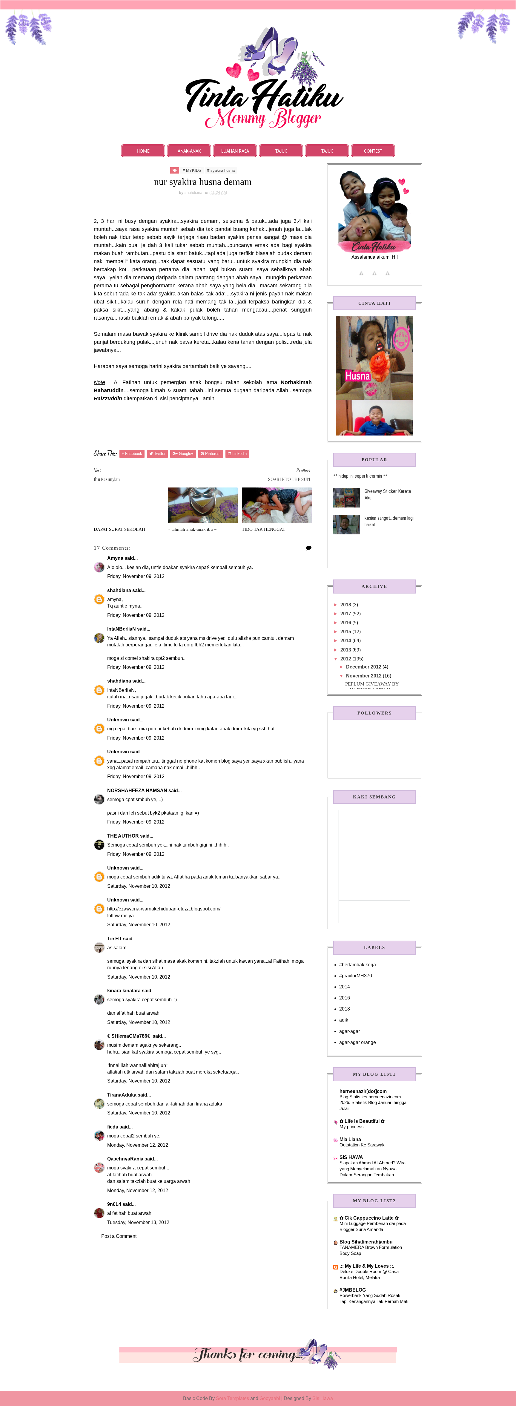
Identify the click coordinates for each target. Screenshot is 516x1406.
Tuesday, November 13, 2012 (138, 1222)
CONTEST (373, 151)
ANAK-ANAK (189, 151)
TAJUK (281, 151)
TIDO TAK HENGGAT (263, 529)
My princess (352, 1126)
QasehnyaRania (125, 1158)
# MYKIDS (192, 170)
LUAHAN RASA (235, 151)
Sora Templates (232, 1398)
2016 (346, 622)
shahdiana (119, 590)
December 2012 (364, 666)
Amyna (115, 558)
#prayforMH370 (355, 975)
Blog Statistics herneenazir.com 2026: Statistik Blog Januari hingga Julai (373, 1102)
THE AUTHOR (123, 835)
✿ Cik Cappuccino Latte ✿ (369, 1218)
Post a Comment (118, 1236)
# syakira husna (221, 170)
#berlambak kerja (357, 964)
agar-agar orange (357, 1042)
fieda (112, 1126)
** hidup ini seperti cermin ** (360, 476)
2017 (346, 613)
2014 (346, 640)
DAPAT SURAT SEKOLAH (119, 529)
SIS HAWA (351, 1157)
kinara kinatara (124, 990)
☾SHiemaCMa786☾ (129, 1036)
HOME (143, 151)
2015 (346, 631)
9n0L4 (114, 1204)
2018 (346, 604)
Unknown (118, 719)
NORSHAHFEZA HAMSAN (137, 790)
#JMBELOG (353, 1289)
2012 (346, 658)
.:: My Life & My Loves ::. (367, 1266)
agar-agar (349, 1031)
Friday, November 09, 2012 (136, 576)
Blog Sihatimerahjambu (366, 1241)
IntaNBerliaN (121, 628)
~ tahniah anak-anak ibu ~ (192, 529)
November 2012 (364, 675)
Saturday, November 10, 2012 (138, 886)
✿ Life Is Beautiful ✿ (362, 1121)
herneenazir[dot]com (363, 1091)
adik (343, 1019)
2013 (346, 649)
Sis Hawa (322, 1398)
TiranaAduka (121, 1094)
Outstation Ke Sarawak (362, 1144)
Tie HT (114, 938)
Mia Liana (350, 1139)
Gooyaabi (270, 1398)
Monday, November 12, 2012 (137, 1145)
